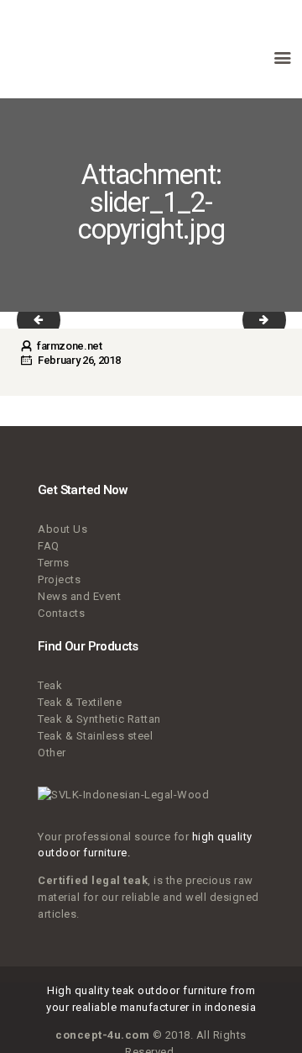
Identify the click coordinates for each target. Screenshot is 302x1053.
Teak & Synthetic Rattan (99, 719)
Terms (54, 562)
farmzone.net (68, 346)
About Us (62, 529)
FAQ (49, 546)
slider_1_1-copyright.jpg (275, 319)
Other (52, 752)
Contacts (61, 613)
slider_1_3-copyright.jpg (49, 319)
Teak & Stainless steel (95, 735)
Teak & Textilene (80, 702)
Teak (50, 685)
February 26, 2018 (79, 360)
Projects (59, 579)
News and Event (79, 596)
